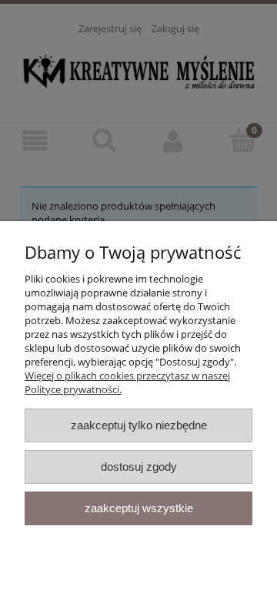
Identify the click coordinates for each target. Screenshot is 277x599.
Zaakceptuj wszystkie (139, 508)
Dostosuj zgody (139, 466)
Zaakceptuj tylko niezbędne (139, 425)
